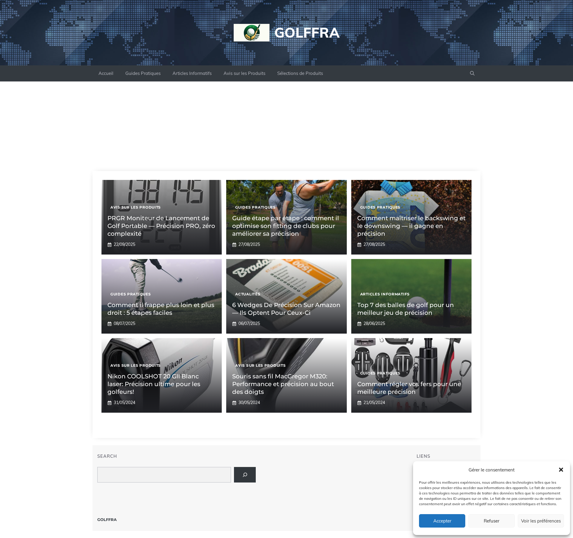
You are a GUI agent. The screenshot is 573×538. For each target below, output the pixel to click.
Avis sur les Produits (244, 73)
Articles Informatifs (192, 73)
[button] (561, 470)
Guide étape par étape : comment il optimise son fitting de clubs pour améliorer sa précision (285, 226)
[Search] (245, 474)
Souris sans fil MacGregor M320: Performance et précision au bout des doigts (283, 384)
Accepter (442, 521)
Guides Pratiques (143, 73)
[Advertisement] (286, 126)
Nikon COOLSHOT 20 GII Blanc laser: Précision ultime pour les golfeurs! (153, 384)
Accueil (105, 73)
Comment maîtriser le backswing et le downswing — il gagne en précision (411, 226)
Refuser (491, 521)
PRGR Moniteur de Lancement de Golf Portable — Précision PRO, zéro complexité (161, 226)
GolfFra (307, 32)
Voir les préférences (541, 521)
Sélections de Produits (300, 73)
